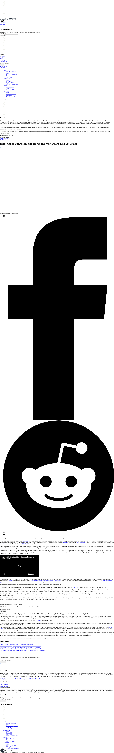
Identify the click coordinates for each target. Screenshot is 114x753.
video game (76, 587)
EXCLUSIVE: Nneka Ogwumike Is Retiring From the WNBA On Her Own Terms (20, 646)
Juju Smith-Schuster (35, 580)
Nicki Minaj (32, 678)
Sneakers (8, 76)
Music (7, 80)
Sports (4, 70)
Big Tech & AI (9, 83)
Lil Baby (65, 542)
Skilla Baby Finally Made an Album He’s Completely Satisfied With (16, 644)
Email (2, 33)
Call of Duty (22, 678)
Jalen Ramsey (3, 544)
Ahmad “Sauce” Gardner (47, 580)
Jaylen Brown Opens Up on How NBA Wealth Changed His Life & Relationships (20, 647)
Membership (3, 22)
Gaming (2, 678)
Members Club (3, 61)
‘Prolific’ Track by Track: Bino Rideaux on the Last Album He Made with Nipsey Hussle (22, 648)
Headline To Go (10, 87)
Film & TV (9, 81)
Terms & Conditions (11, 94)
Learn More (3, 611)
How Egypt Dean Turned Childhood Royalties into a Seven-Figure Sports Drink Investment (22, 650)
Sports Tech (9, 77)
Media (7, 73)
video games (11, 678)
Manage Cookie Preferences (13, 96)
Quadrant (38, 620)
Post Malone (106, 580)
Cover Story (3, 56)
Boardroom (6, 91)
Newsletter (2, 60)
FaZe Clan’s (25, 544)
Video (1, 57)
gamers (10, 580)
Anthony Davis (57, 580)
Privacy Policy (9, 95)
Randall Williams (4, 140)
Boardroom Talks (10, 89)
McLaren (79, 542)
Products (5, 85)
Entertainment (6, 78)
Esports (6, 678)
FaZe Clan (16, 678)
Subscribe (2, 24)
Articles (2, 59)
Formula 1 (83, 542)
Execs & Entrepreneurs (12, 74)
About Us (8, 92)
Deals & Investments (11, 71)
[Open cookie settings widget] (2, 750)
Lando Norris (38, 678)
